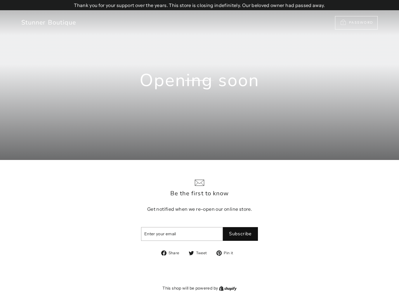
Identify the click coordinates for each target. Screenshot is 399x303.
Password (361, 22)
